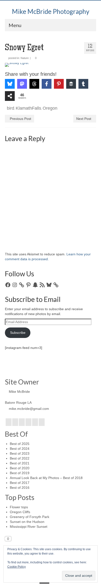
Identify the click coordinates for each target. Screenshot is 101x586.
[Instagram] (22, 422)
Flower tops (19, 507)
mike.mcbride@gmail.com (29, 409)
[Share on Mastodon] (22, 84)
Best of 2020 (19, 468)
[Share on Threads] (34, 84)
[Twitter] (15, 422)
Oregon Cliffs (20, 512)
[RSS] (42, 422)
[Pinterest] (35, 422)
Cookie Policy (16, 566)
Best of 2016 (19, 488)
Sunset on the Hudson (27, 522)
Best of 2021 (19, 463)
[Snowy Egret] (50, 65)
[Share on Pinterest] (59, 84)
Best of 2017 (19, 483)
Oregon (50, 108)
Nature (25, 58)
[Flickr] (28, 422)
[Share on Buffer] (71, 84)
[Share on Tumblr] (83, 84)
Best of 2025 (19, 444)
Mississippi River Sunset (28, 526)
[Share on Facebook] (46, 84)
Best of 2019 (19, 473)
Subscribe (17, 333)
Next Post (83, 119)
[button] (15, 70)
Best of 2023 (19, 453)
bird (10, 108)
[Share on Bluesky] (10, 84)
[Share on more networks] (10, 96)
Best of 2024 (19, 449)
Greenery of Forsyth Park (29, 517)
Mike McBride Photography (50, 11)
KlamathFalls (28, 108)
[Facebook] (9, 422)
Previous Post (20, 119)
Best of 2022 (19, 458)
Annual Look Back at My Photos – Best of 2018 (46, 478)
